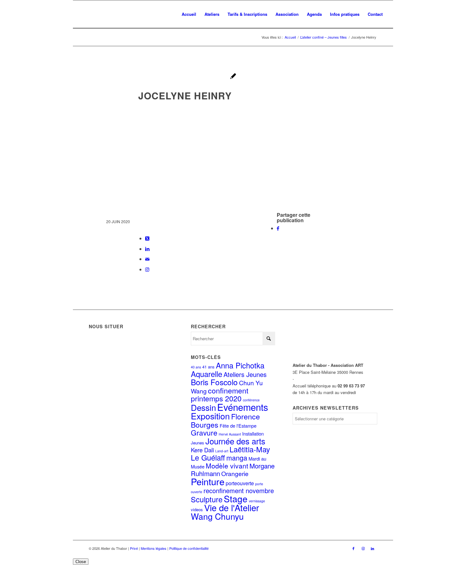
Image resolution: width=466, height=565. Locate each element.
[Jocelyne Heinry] (233, 77)
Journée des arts (235, 441)
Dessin (203, 407)
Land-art (221, 451)
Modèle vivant (227, 465)
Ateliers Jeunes (245, 374)
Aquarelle (206, 373)
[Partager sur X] (147, 238)
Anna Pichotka (240, 365)
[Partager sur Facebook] (278, 228)
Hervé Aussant (230, 434)
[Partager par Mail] (147, 258)
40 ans (196, 367)
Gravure (204, 432)
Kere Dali (202, 450)
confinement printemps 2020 (219, 394)
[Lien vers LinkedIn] (372, 548)
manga (236, 457)
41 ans (208, 367)
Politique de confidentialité (189, 548)
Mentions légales (153, 548)
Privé (134, 548)
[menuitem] (189, 14)
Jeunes (197, 443)
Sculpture (207, 499)
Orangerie (235, 473)
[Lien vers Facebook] (353, 548)
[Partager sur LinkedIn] (147, 248)
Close (80, 561)
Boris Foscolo (214, 381)
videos (197, 509)
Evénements (242, 406)
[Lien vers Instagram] (147, 269)
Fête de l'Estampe (238, 425)
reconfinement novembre (239, 490)
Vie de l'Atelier (231, 507)
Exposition (210, 416)
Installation (253, 433)
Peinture (207, 481)
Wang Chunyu (217, 516)
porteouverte (240, 483)
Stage (236, 498)
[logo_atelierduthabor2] (126, 14)
